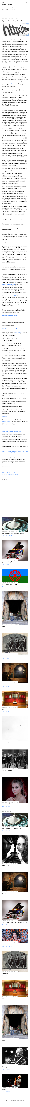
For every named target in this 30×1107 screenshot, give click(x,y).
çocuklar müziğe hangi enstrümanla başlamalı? (14, 562)
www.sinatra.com (6, 421)
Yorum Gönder (9, 535)
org (3, 709)
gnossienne (5, 656)
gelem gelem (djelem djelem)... (10, 584)
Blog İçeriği (12, 9)
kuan (3, 626)
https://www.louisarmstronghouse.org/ (11, 431)
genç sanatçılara (5, 474)
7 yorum (7, 628)
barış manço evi (18, 332)
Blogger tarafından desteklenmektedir (16, 1100)
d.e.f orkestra (13, 137)
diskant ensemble (7, 770)
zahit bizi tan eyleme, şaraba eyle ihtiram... (13, 533)
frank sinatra (5, 416)
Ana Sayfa (5, 9)
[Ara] (27, 2)
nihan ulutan (5, 865)
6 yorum (7, 686)
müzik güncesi (7, 5)
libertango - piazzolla (7, 1067)
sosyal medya (15, 474)
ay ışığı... (4, 684)
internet (10, 474)
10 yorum (8, 1091)
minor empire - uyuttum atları (10, 944)
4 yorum (8, 586)
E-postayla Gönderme (10, 472)
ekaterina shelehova (7, 804)
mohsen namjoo (6, 1089)
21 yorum (8, 564)
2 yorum (7, 745)
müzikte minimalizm (7, 743)
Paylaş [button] (3, 472)
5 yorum (7, 772)
